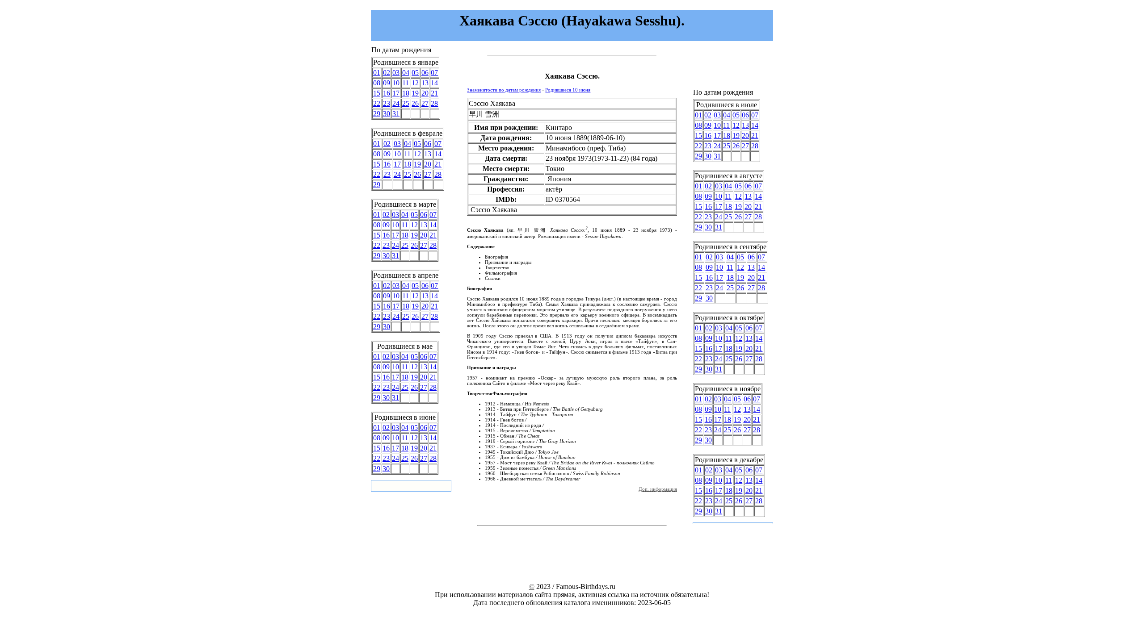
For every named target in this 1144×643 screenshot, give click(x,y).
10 (396, 83)
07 (434, 72)
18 (405, 93)
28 (434, 103)
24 (396, 103)
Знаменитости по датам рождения (504, 89)
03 (396, 72)
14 (434, 83)
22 (376, 103)
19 (415, 93)
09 (386, 83)
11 (405, 83)
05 (415, 72)
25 (405, 103)
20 (425, 93)
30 (386, 113)
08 (376, 83)
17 (396, 93)
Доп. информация (658, 489)
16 (386, 93)
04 (405, 72)
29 (376, 113)
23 (386, 103)
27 (425, 103)
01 (376, 72)
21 (434, 93)
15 (376, 93)
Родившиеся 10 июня (567, 89)
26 (415, 103)
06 (425, 72)
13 (425, 83)
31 (396, 113)
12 (415, 83)
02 (386, 72)
